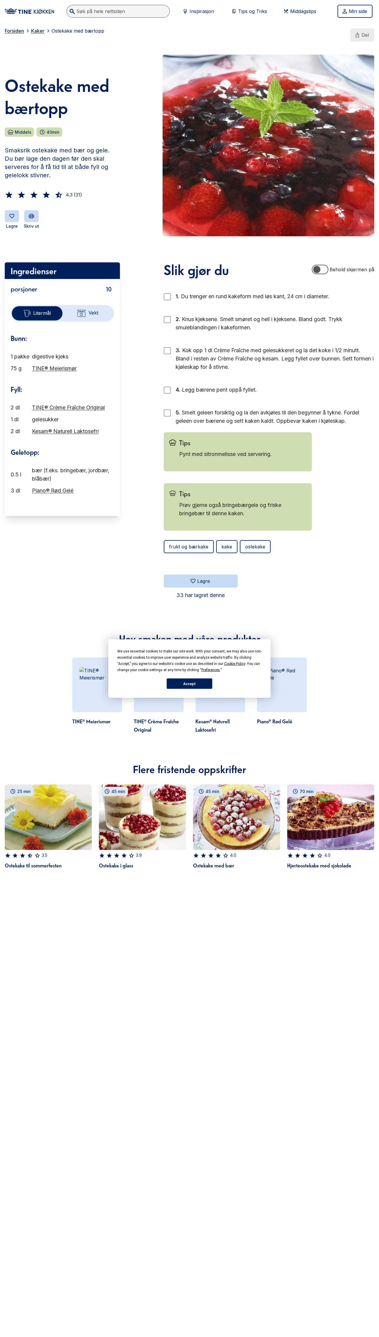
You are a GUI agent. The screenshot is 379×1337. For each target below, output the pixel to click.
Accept (189, 684)
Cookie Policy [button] (234, 664)
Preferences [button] (210, 670)
